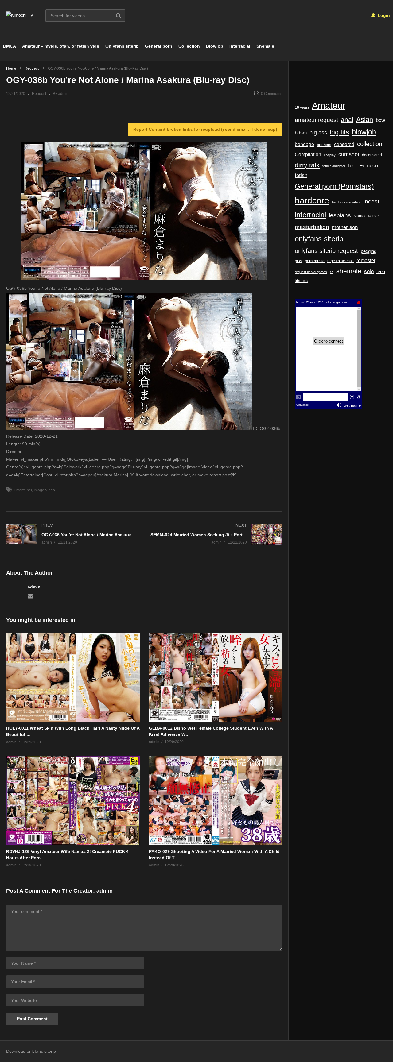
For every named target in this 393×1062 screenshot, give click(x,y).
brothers (324, 144)
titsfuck (301, 281)
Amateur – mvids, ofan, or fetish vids (60, 46)
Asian (364, 119)
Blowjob (214, 46)
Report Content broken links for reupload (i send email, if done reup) (205, 129)
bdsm (301, 132)
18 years (302, 107)
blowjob (364, 132)
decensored (372, 155)
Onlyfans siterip (122, 46)
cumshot (348, 154)
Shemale (265, 46)
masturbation (312, 226)
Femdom (369, 165)
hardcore (312, 200)
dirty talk (307, 165)
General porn (158, 46)
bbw (380, 120)
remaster (365, 260)
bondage (304, 144)
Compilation (308, 154)
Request (39, 93)
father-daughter (333, 166)
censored (344, 144)
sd (331, 272)
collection (369, 144)
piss (298, 260)
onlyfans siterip (319, 239)
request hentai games (311, 272)
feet (352, 166)
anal (347, 119)
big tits (339, 132)
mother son (345, 227)
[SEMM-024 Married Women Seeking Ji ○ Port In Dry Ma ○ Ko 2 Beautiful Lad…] (216, 534)
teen (380, 271)
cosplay (330, 155)
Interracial (239, 46)
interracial (310, 215)
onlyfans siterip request (326, 250)
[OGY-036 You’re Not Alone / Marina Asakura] (72, 534)
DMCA (9, 46)
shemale (348, 271)
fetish (301, 175)
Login (383, 15)
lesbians (340, 215)
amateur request (316, 120)
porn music (315, 260)
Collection (189, 46)
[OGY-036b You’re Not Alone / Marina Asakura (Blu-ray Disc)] (73, 677)
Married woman (367, 216)
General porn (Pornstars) (334, 186)
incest (371, 201)
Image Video (44, 490)
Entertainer (23, 490)
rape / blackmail (340, 261)
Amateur (328, 105)
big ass (318, 132)
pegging (368, 251)
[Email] (30, 596)
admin (34, 586)
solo (369, 271)
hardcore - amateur (346, 202)
